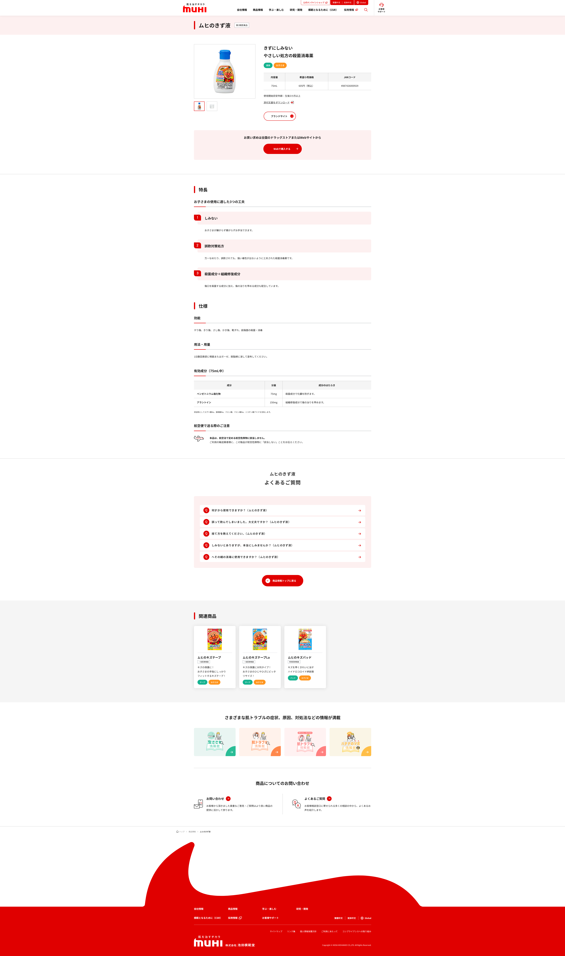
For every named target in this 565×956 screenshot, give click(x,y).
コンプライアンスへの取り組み (356, 931)
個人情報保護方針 (308, 931)
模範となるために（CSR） (208, 918)
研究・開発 (302, 908)
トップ (181, 831)
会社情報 (198, 908)
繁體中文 (336, 2)
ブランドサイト (279, 116)
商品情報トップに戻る (284, 580)
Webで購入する (282, 149)
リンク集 (291, 931)
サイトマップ (276, 931)
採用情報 (233, 918)
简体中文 (348, 2)
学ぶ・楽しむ (269, 908)
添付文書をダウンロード (277, 102)
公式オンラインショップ (313, 2)
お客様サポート (270, 918)
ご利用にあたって (329, 931)
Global (364, 3)
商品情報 (192, 831)
